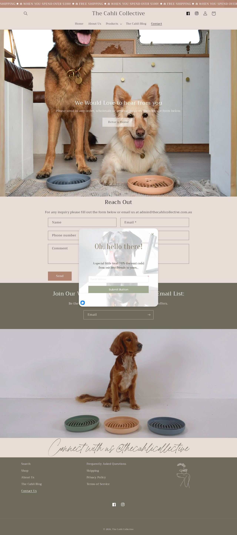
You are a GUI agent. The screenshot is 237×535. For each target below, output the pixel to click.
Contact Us (29, 491)
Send (60, 275)
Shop (25, 470)
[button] (25, 13)
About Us (27, 477)
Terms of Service (98, 484)
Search (26, 464)
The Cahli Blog (31, 484)
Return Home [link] (118, 121)
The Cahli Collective (123, 529)
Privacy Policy (96, 477)
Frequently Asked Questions (106, 464)
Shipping (93, 470)
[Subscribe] (149, 314)
